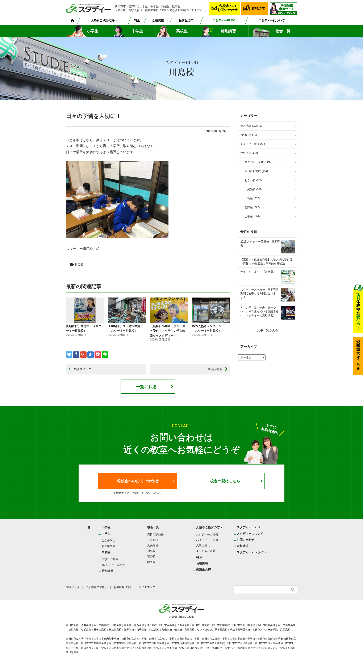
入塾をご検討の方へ (104, 20)
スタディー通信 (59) (252, 144)
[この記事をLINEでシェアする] (105, 354)
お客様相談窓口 (123, 587)
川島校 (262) (252, 198)
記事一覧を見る (267, 330)
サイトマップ (147, 587)
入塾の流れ (203, 545)
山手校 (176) (252, 216)
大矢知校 (152, 545)
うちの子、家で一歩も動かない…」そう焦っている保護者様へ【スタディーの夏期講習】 (259, 311)
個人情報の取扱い (97, 587)
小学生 (92, 31)
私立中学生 (108, 546)
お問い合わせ (245, 539)
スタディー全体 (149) (258, 162)
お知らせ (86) (248, 135)
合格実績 (158, 20)
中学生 (137, 31)
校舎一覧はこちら (225, 481)
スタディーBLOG (223, 20)
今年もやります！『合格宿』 (258, 271)
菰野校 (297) (252, 207)
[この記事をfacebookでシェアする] (76, 354)
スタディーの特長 (207, 534)
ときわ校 (152, 540)
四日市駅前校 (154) (256, 171)
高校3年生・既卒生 (113, 564)
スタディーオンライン (251, 552)
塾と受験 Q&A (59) (251, 125)
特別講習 (228, 31)
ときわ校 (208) (253, 180)
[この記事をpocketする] (98, 354)
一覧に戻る (146, 386)
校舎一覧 (283, 31)
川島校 (79, 264)
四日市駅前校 (155, 534)
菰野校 (151, 556)
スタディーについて (271, 20)
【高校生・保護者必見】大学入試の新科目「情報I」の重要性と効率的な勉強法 (266, 261)
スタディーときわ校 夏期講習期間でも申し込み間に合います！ (259, 293)
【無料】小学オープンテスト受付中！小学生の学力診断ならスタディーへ (167, 330)
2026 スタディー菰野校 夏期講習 (260, 243)
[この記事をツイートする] (69, 354)
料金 (137, 20)
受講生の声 (186, 20)
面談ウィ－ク (82, 369)
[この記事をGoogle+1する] (83, 354)
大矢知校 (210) (253, 189)
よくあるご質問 (205, 550)
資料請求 (258, 8)
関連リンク (73, 587)
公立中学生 (108, 540)
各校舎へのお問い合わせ (227, 8)
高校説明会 (215, 369)
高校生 (182, 31)
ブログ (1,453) (249, 153)
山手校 (151, 562)
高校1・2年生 (110, 559)
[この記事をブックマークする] (90, 354)
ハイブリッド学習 (207, 540)
